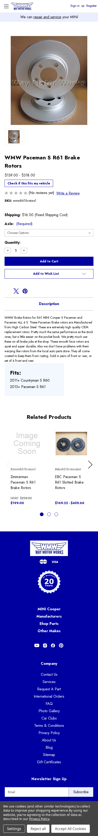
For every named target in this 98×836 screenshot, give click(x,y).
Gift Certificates (49, 762)
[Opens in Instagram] (45, 645)
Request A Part (49, 689)
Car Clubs (49, 718)
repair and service (47, 17)
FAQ (49, 703)
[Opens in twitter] (16, 291)
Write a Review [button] (68, 193)
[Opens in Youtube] (36, 645)
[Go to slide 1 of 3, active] (42, 514)
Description (49, 303)
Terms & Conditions (49, 725)
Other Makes (49, 631)
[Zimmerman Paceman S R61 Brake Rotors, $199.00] (27, 443)
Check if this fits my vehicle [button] (29, 183)
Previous (9, 469)
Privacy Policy (49, 732)
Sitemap (49, 754)
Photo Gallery (49, 711)
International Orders (49, 696)
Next (91, 469)
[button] (49, 274)
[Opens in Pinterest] (61, 645)
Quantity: (13, 242)
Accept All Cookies (70, 828)
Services (49, 681)
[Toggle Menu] (6, 6)
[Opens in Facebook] (53, 645)
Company (49, 663)
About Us (49, 740)
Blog (49, 747)
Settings (14, 828)
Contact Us (49, 674)
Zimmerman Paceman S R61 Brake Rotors (23, 482)
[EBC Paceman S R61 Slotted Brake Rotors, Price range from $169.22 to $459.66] (71, 443)
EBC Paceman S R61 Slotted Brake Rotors (69, 482)
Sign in (75, 6)
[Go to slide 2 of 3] (49, 514)
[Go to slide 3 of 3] (56, 514)
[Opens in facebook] (7, 291)
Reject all (38, 828)
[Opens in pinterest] (25, 291)
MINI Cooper (49, 609)
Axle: (19, 223)
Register (91, 6)
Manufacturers (49, 616)
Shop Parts (49, 623)
